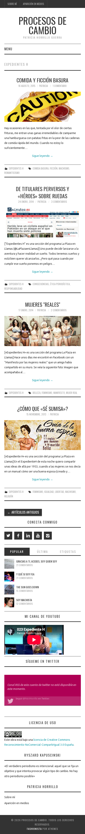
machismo (64, 168)
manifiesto (59, 393)
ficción (54, 168)
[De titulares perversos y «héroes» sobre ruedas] (42, 222)
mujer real (71, 393)
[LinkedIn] (28, 536)
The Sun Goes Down (27, 587)
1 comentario (60, 86)
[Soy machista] (9, 602)
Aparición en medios (33, 4)
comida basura (41, 168)
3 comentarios (59, 202)
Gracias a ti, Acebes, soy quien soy (36, 561)
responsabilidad (13, 288)
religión (8, 496)
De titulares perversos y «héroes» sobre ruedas (42, 192)
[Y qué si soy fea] (9, 577)
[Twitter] (8, 536)
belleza (37, 393)
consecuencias (41, 284)
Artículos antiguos (23, 512)
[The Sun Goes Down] (9, 589)
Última (42, 551)
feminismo (47, 393)
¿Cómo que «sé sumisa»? (42, 408)
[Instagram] (48, 536)
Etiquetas (68, 551)
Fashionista (34, 829)
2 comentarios (59, 310)
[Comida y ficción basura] (42, 107)
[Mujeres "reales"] (42, 331)
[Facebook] (18, 536)
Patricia (43, 86)
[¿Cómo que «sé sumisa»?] (42, 435)
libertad (59, 492)
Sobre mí (12, 4)
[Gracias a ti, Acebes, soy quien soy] (9, 564)
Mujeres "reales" (42, 304)
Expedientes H (16, 168)
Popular (17, 551)
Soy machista (24, 600)
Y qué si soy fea (25, 574)
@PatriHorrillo (30, 698)
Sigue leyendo (42, 155)
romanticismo (12, 173)
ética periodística (60, 284)
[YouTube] (38, 536)
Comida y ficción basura (42, 80)
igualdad (49, 492)
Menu (8, 48)
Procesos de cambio (42, 25)
